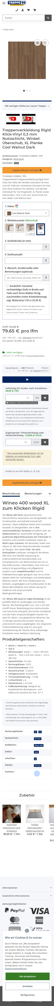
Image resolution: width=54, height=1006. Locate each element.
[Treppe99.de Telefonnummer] (17, 10)
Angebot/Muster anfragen (26, 170)
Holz (36, 752)
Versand (27, 337)
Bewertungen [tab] (33, 493)
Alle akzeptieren (27, 976)
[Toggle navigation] (3, 2)
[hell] (37, 773)
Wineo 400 (39, 745)
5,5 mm (38, 766)
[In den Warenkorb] (44, 398)
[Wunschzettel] (29, 10)
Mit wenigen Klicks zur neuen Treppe (25, 106)
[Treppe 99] (17, 3)
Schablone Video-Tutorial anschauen (22, 403)
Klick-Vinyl (19, 159)
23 (35, 732)
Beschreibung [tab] (11, 493)
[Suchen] (48, 18)
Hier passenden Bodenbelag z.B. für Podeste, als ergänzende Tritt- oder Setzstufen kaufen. (25, 456)
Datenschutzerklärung (16, 968)
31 (40, 732)
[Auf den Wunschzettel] (45, 42)
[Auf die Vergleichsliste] (37, 42)
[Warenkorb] (35, 10)
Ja (35, 759)
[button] (23, 10)
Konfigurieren (28, 995)
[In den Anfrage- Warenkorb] (27, 379)
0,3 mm (38, 739)
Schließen (27, 986)
